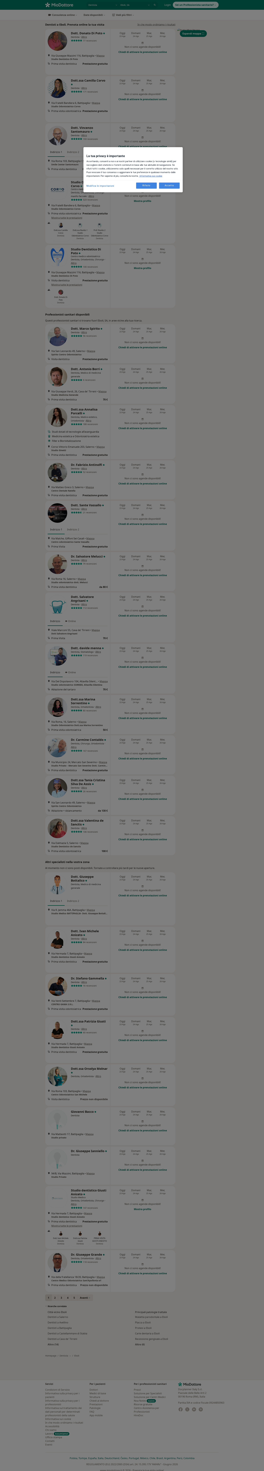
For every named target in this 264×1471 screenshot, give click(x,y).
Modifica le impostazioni (100, 186)
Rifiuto (146, 185)
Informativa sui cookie (150, 176)
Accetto (169, 185)
